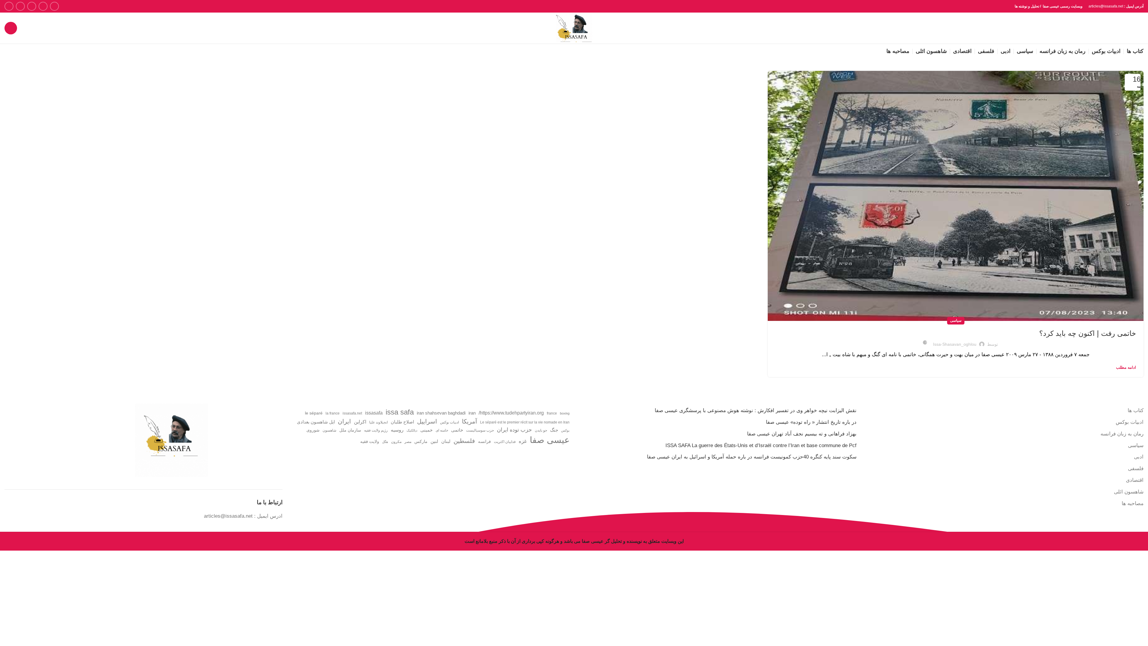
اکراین (360, 421)
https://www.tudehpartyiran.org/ (511, 412)
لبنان (446, 441)
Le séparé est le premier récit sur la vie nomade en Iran (525, 422)
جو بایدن (541, 430)
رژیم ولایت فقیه (376, 430)
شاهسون (329, 430)
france (552, 413)
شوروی (313, 430)
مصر (407, 442)
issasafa (374, 412)
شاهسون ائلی (1129, 492)
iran (472, 412)
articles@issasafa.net (228, 516)
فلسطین (464, 441)
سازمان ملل (350, 430)
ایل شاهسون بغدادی (316, 422)
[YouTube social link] (20, 6)
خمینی (426, 430)
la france (333, 413)
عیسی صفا (550, 440)
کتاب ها (1136, 410)
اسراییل (427, 421)
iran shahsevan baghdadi (441, 413)
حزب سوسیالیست (480, 430)
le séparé (314, 413)
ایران (344, 421)
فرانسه (484, 441)
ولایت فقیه (369, 441)
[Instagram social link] (31, 6)
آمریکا (469, 421)
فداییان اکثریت (505, 442)
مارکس (421, 441)
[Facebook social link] (54, 6)
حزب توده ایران (514, 429)
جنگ (554, 429)
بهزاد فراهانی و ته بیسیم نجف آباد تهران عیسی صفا (802, 434)
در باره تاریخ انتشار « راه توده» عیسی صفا (811, 422)
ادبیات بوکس (1130, 422)
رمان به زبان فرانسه (1122, 434)
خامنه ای (442, 430)
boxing (565, 413)
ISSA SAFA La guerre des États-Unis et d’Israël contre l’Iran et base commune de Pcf (761, 445)
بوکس (565, 430)
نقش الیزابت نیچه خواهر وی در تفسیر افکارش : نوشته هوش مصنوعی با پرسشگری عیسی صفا (756, 410)
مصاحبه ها (1133, 503)
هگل (385, 442)
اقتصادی (1135, 480)
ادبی (1139, 457)
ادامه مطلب (1126, 367)
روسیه (397, 429)
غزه (523, 441)
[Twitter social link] (43, 6)
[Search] (10, 28)
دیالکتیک (412, 430)
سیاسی (955, 321)
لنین (434, 441)
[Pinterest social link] (8, 6)
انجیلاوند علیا (378, 422)
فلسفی (1136, 468)
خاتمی (457, 430)
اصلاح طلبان (402, 422)
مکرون (396, 442)
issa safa (400, 412)
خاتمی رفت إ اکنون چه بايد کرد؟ (1087, 333)
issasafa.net (352, 413)
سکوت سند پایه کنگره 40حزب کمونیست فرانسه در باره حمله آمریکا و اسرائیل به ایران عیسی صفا (752, 457)
